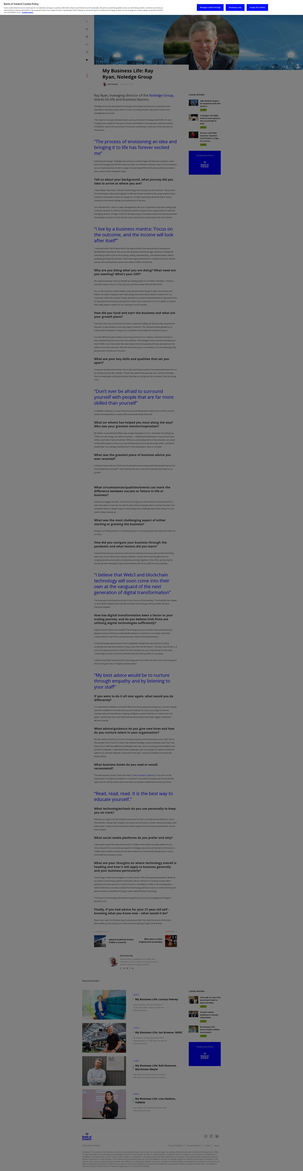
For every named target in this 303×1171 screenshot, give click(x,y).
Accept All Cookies (257, 7)
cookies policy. (27, 12)
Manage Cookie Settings (210, 7)
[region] (151, 7)
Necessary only (235, 7)
